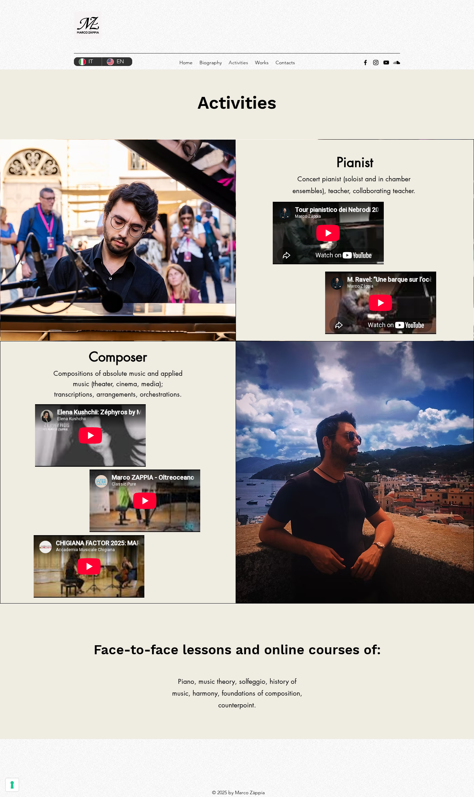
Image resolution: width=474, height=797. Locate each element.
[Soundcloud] (396, 62)
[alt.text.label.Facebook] (365, 62)
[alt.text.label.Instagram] (375, 62)
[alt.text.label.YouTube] (386, 62)
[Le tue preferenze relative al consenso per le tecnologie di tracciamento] (12, 784)
